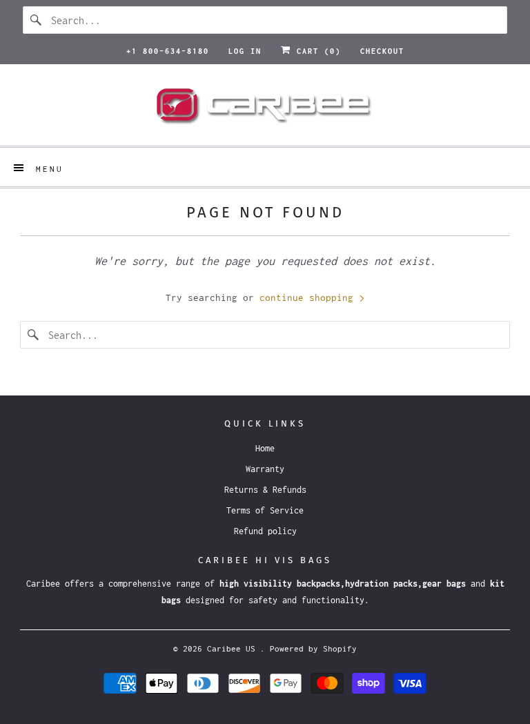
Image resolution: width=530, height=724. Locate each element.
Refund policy (265, 531)
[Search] (36, 20)
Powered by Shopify (313, 648)
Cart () (316, 51)
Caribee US (233, 648)
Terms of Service (265, 510)
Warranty (265, 469)
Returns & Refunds (265, 490)
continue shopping (309, 297)
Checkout (382, 51)
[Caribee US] (265, 110)
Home (265, 448)
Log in (245, 51)
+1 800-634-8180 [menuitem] (167, 51)
